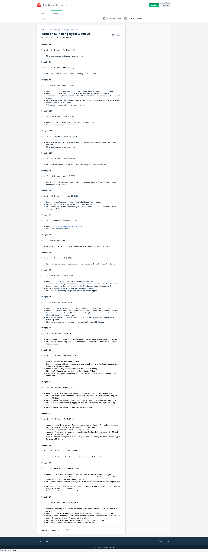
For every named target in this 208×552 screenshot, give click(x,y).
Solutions (56, 13)
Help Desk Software (99, 547)
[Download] (99, 253)
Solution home (46, 30)
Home (42, 13)
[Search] (41, 19)
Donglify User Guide (71, 30)
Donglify (58, 30)
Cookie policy (164, 541)
